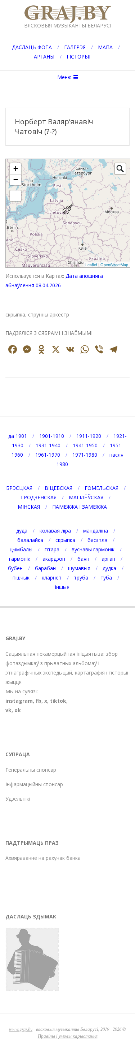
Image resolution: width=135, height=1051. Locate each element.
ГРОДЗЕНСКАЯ (39, 497)
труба (81, 577)
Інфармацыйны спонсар (34, 784)
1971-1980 (84, 454)
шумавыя (79, 568)
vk (8, 710)
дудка (109, 568)
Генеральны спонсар (30, 769)
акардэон (53, 558)
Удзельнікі (17, 798)
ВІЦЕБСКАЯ (58, 487)
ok (17, 710)
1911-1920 (88, 435)
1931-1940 (48, 445)
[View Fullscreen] (15, 195)
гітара (52, 549)
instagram (19, 700)
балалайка (30, 540)
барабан (45, 568)
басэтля (97, 540)
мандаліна (95, 530)
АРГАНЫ (44, 56)
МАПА (105, 47)
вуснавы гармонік (93, 549)
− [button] (15, 179)
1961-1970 (47, 454)
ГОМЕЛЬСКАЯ (101, 487)
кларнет (52, 577)
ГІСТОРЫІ (78, 56)
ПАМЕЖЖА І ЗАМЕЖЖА (79, 506)
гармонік (19, 558)
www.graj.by (20, 1029)
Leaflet (91, 264)
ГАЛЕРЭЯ (75, 47)
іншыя (62, 586)
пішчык (21, 577)
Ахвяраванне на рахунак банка (43, 857)
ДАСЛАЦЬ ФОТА (32, 47)
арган (108, 558)
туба (106, 577)
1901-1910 (51, 435)
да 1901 (17, 435)
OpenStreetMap (114, 264)
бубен (15, 568)
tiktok (58, 700)
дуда (21, 530)
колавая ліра (55, 530)
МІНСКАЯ (29, 506)
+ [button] (15, 168)
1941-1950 (85, 445)
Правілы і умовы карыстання (68, 1036)
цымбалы (21, 549)
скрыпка (65, 540)
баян (83, 558)
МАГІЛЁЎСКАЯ (86, 497)
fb (38, 700)
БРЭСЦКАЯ (19, 487)
